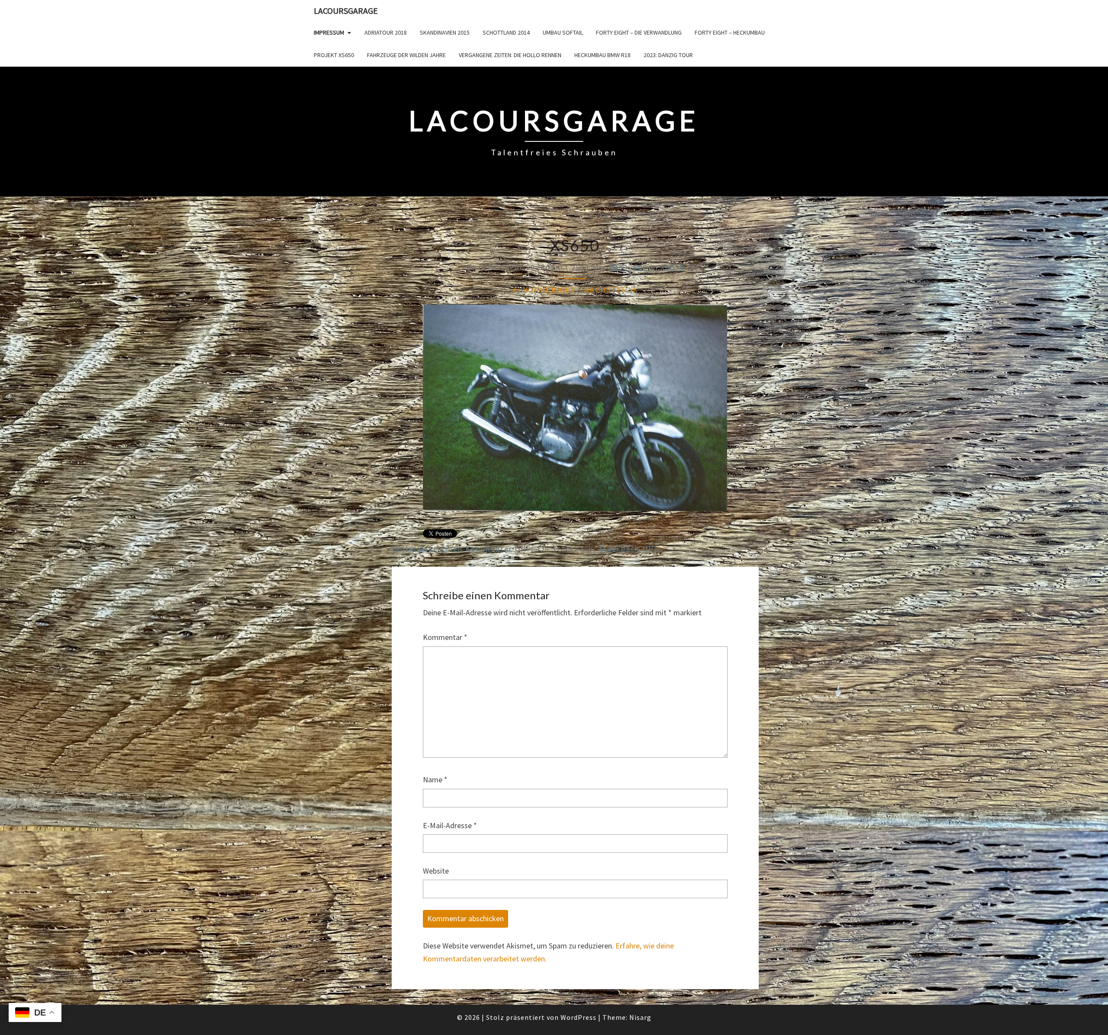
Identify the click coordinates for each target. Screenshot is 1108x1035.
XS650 (672, 267)
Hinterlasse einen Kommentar (452, 548)
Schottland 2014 (506, 32)
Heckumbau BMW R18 (602, 55)
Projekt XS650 (334, 55)
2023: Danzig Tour (668, 55)
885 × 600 (628, 267)
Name (435, 779)
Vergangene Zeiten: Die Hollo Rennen (510, 55)
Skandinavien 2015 (445, 32)
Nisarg (640, 1017)
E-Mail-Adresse (450, 825)
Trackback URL (629, 548)
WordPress (578, 1017)
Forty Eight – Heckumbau (730, 32)
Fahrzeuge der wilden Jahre (406, 55)
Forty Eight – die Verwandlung (639, 32)
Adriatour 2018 (385, 32)
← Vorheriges (543, 290)
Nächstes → (611, 290)
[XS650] (575, 411)
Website (436, 871)
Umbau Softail (563, 32)
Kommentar (445, 637)
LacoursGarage (346, 10)
